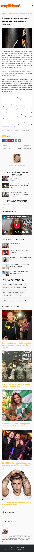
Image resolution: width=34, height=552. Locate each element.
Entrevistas (5, 295)
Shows (20, 284)
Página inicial (4, 13)
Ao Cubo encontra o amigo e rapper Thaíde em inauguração (16, 385)
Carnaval (22, 292)
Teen (15, 298)
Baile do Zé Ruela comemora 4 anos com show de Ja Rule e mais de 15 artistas (20, 193)
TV (25, 284)
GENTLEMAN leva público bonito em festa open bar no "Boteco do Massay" (17, 464)
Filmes (9, 292)
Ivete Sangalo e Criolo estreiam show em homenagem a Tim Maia (20, 272)
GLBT (16, 295)
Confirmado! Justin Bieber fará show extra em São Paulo (16, 503)
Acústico (19, 300)
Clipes (26, 289)
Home (12, 547)
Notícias (4, 284)
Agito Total (4, 527)
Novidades (15, 292)
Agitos (18, 287)
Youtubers (25, 300)
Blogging (16, 549)
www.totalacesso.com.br (9, 126)
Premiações (20, 289)
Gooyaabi (27, 549)
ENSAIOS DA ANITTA (15, 243)
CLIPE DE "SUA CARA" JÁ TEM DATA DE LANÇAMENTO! (19, 251)
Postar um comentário (8, 207)
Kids (20, 295)
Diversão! (5, 289)
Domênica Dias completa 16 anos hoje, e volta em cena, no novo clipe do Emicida (17, 345)
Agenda (10, 13)
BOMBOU (13, 287)
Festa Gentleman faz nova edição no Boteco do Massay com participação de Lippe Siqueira (20, 185)
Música (10, 284)
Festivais (24, 287)
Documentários (26, 298)
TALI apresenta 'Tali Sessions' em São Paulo (20, 257)
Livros (19, 298)
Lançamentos (12, 289)
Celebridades (6, 287)
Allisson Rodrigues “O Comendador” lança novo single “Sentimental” (20, 265)
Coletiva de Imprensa (7, 298)
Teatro (4, 292)
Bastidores (5, 300)
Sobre (17, 547)
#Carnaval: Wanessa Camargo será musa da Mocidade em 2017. (16, 424)
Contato (22, 547)
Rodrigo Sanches (6, 24)
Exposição (12, 300)
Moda (11, 295)
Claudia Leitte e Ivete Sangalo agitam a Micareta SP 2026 (19, 177)
